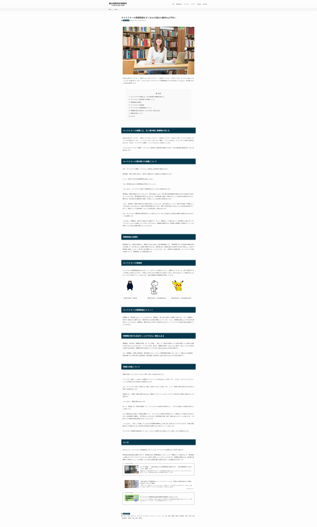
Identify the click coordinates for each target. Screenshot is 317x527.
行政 (133, 518)
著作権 (129, 518)
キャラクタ (139, 516)
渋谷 (193, 516)
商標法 (124, 20)
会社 (166, 516)
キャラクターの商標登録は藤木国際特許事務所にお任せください (159, 497)
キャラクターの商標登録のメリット (141, 108)
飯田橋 (140, 518)
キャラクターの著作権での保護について (143, 99)
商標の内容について (137, 113)
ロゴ (163, 516)
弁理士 (186, 516)
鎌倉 (137, 518)
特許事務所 (124, 518)
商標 (169, 516)
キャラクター (146, 516)
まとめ (133, 116)
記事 (128, 20)
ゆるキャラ (133, 516)
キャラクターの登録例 (137, 105)
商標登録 (182, 516)
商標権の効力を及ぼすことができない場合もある (145, 110)
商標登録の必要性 (136, 102)
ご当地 (128, 516)
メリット (159, 516)
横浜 (190, 516)
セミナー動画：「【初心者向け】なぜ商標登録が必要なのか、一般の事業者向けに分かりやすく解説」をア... (166, 467)
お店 (124, 516)
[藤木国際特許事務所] (118, 4)
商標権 (172, 516)
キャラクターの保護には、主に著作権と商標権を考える (147, 97)
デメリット (152, 516)
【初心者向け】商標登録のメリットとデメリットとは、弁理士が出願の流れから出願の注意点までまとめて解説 (166, 482)
